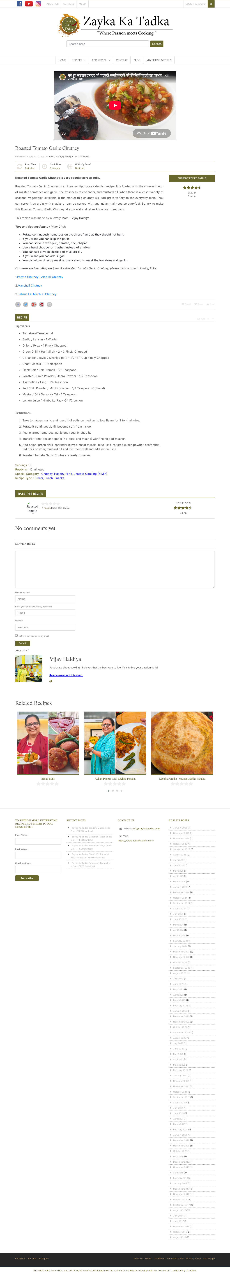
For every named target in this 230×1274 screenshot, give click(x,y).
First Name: (21, 835)
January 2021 (180, 1135)
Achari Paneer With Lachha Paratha (115, 778)
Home (62, 60)
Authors (68, 3)
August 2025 (179, 854)
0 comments (83, 156)
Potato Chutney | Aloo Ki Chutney (40, 277)
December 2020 (181, 1140)
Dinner (38, 478)
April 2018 (178, 1172)
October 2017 (180, 1199)
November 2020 (181, 1145)
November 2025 (181, 838)
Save (200, 304)
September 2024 (181, 903)
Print (212, 304)
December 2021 (181, 1081)
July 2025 (178, 860)
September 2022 (181, 1032)
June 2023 (178, 984)
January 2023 (180, 1011)
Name (22, 592)
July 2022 (178, 1043)
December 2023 (181, 951)
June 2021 (178, 1113)
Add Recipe (99, 60)
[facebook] (19, 3)
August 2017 (179, 1210)
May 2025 (178, 870)
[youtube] (29, 3)
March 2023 (179, 1000)
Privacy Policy (193, 1258)
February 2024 (180, 941)
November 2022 (181, 1021)
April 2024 (178, 930)
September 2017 (181, 1205)
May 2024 (178, 924)
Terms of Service (175, 1258)
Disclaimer (159, 1258)
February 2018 (180, 1178)
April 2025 (178, 876)
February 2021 (180, 1129)
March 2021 (179, 1124)
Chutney (46, 474)
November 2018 (181, 1167)
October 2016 (180, 1232)
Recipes (77, 60)
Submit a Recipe (195, 3)
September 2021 (181, 1097)
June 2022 (178, 1048)
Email (187, 304)
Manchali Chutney (30, 285)
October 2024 (180, 897)
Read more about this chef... (66, 675)
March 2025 (179, 881)
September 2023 (181, 967)
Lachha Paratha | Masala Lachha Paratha (182, 778)
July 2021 (178, 1108)
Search (157, 44)
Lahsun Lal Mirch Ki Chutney (37, 294)
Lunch (49, 478)
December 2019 (181, 1161)
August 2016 (179, 1237)
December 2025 (181, 833)
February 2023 (180, 1005)
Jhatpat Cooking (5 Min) (90, 474)
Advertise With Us (159, 60)
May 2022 (178, 1054)
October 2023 (180, 962)
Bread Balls (48, 778)
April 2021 (178, 1118)
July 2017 (178, 1215)
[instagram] (38, 3)
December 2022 (181, 1016)
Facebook (20, 1258)
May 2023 (178, 989)
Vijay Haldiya (66, 156)
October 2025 (180, 844)
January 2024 (180, 946)
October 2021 (180, 1091)
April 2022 (178, 1059)
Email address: (23, 863)
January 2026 (180, 827)
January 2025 (180, 887)
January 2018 (180, 1183)
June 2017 (178, 1221)
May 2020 (178, 1156)
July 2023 (178, 978)
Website (19, 620)
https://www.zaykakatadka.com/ (136, 840)
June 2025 (178, 865)
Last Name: (21, 849)
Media (82, 3)
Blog (137, 60)
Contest (122, 60)
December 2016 (181, 1226)
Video (51, 156)
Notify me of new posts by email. (34, 636)
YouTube (32, 1258)
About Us (53, 3)
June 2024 (178, 919)
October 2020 (180, 1151)
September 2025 (181, 849)
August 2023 (179, 973)
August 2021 (179, 1102)
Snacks (59, 478)
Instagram (44, 1258)
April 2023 (178, 994)
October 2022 (180, 1027)
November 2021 (181, 1086)
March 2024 (179, 935)
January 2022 (180, 1075)
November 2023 (181, 957)
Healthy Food (63, 474)
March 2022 (179, 1064)
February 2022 (180, 1070)
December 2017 (181, 1188)
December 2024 (181, 892)
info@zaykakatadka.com (146, 828)
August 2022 (179, 1038)
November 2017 (181, 1194)
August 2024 (179, 908)
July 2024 (178, 914)
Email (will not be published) (33, 606)
